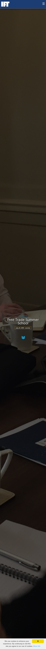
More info (36, 646)
